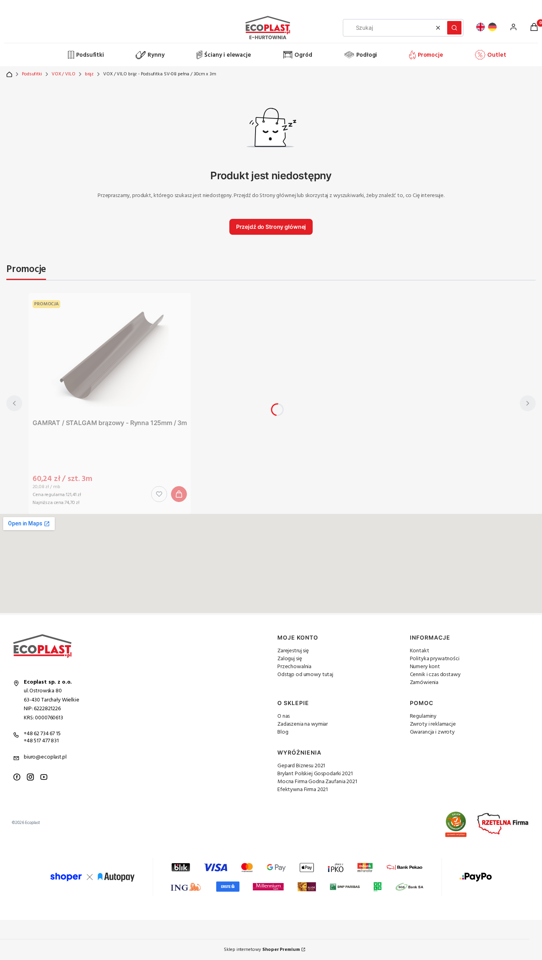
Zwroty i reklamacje (433, 724)
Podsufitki (32, 74)
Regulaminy (423, 716)
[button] (454, 27)
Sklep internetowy (262, 950)
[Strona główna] (36, 55)
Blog (282, 732)
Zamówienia (424, 682)
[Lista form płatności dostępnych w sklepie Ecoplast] (271, 877)
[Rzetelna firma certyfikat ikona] (503, 824)
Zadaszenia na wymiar (302, 724)
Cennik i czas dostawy (435, 674)
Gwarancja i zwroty (432, 732)
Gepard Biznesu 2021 (301, 765)
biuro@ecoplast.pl (45, 757)
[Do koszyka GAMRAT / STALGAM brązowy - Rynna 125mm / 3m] (179, 494)
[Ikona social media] (17, 777)
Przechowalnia (294, 666)
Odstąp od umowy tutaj (305, 674)
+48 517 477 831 (41, 740)
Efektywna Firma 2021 (302, 789)
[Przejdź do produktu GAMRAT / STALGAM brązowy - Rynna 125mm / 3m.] (110, 356)
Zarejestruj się (293, 650)
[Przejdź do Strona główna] (9, 74)
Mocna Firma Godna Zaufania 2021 (317, 781)
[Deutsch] (492, 27)
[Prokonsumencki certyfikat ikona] (456, 824)
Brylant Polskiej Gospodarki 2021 (315, 773)
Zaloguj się (289, 658)
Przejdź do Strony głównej (271, 226)
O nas (283, 716)
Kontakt (419, 650)
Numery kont (425, 666)
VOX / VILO (63, 74)
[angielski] (480, 27)
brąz (89, 74)
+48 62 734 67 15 (42, 733)
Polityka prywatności (434, 658)
